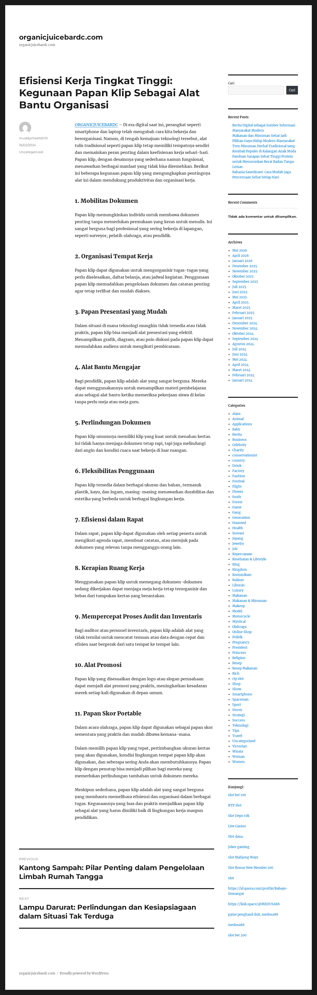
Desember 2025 (244, 266)
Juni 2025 (239, 292)
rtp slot (238, 679)
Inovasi (238, 533)
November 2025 (244, 271)
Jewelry (238, 544)
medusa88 (236, 925)
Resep (237, 663)
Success (238, 720)
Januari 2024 (242, 380)
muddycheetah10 (33, 138)
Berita (237, 434)
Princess (239, 653)
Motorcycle (241, 616)
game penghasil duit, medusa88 (253, 914)
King (236, 564)
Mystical (239, 621)
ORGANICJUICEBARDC (96, 124)
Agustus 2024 (243, 344)
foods (236, 497)
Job (235, 549)
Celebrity (239, 445)
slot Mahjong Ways (243, 857)
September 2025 (245, 282)
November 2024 (244, 328)
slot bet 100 (237, 795)
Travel (237, 736)
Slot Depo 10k (238, 816)
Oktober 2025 (243, 276)
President (239, 647)
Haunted (239, 523)
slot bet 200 (237, 935)
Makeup (238, 606)
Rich (235, 673)
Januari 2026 (242, 261)
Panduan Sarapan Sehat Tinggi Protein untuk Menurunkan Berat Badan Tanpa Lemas (263, 161)
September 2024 (245, 339)
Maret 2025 (241, 308)
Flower (237, 492)
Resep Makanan (244, 668)
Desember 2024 (244, 323)
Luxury (237, 590)
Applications (242, 424)
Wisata (237, 751)
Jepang (237, 538)
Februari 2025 (243, 313)
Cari (231, 83)
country (238, 460)
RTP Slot (234, 805)
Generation (241, 518)
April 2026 (240, 256)
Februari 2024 (243, 375)
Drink (236, 466)
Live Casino (237, 826)
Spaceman (240, 699)
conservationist (244, 455)
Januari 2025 (242, 318)
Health (237, 528)
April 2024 (240, 365)
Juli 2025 (239, 287)
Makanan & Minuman (249, 601)
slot (231, 878)
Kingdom (239, 570)
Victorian (239, 746)
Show (236, 689)
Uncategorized (31, 152)
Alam (236, 414)
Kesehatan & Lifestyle (249, 559)
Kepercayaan (242, 554)
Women (238, 762)
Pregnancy (240, 642)
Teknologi (240, 725)
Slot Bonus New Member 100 (250, 868)
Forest (237, 502)
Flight (237, 486)
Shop (236, 684)
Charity (238, 450)
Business (239, 440)
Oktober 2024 (243, 334)
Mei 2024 (239, 359)
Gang (236, 512)
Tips (235, 731)
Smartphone (242, 694)
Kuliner (238, 580)
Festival (238, 481)
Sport (236, 705)
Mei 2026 (239, 250)
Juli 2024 (239, 349)
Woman (238, 757)
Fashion (238, 476)
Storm (237, 710)
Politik (237, 637)
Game (236, 507)
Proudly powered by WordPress (84, 973)
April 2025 (240, 302)
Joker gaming (238, 847)
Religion (238, 658)
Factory (238, 471)
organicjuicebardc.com (61, 37)
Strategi (238, 715)
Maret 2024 (241, 370)
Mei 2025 (239, 297)
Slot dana (235, 836)
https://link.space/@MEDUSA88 (254, 904)
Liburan (238, 585)
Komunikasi (241, 575)
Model (237, 611)
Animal (238, 419)
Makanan (239, 595)
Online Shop (242, 632)
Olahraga (239, 627)
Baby (236, 429)
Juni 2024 (239, 354)
